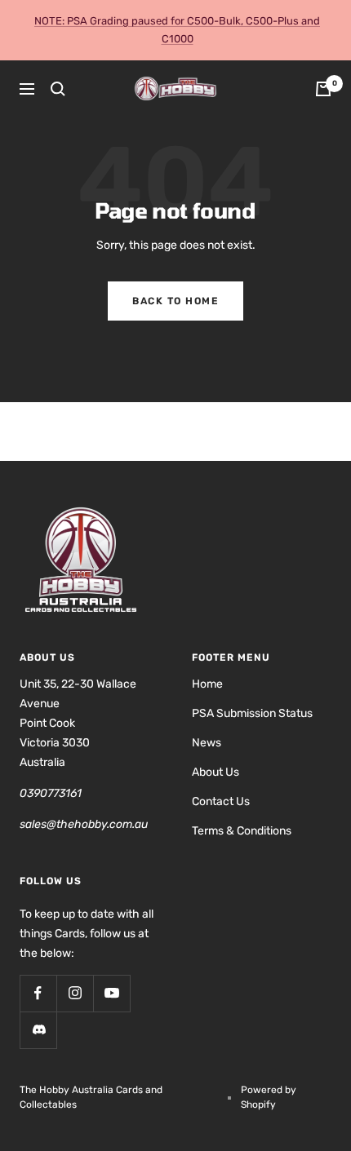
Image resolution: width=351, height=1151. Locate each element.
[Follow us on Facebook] (38, 993)
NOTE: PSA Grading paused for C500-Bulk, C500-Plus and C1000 (177, 30)
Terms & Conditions (241, 831)
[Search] (58, 89)
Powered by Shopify (268, 1097)
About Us (215, 772)
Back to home (175, 301)
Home (207, 684)
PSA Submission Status (252, 713)
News (206, 743)
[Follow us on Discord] (38, 1030)
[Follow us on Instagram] (74, 993)
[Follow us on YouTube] (111, 993)
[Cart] (323, 89)
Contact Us (221, 801)
